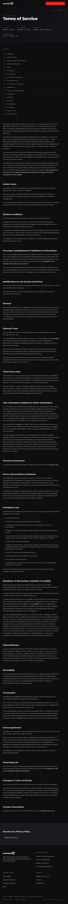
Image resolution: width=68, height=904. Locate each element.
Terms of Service (20, 899)
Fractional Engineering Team (44, 866)
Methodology (7, 876)
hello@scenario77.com (48, 811)
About (4, 886)
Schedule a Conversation (55, 3)
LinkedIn (38, 880)
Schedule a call (40, 883)
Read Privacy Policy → (12, 837)
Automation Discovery (9, 880)
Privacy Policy (54, 464)
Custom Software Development (45, 856)
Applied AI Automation (42, 863)
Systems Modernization (43, 859)
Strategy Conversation (9, 883)
